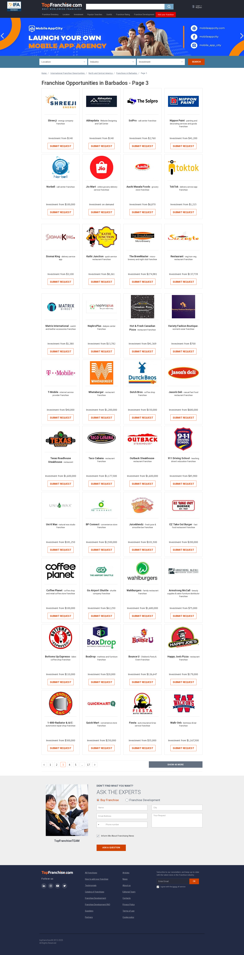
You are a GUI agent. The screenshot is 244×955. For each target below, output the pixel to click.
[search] (169, 6)
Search (196, 62)
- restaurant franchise (146, 330)
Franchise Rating (123, 14)
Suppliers (89, 911)
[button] (196, 7)
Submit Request (60, 146)
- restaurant (68, 462)
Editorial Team (129, 892)
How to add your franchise (96, 879)
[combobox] (63, 62)
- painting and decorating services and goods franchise (183, 124)
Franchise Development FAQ (97, 904)
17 (88, 765)
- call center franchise (146, 121)
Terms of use (128, 911)
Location (66, 14)
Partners (89, 917)
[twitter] (64, 887)
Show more (175, 764)
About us (127, 885)
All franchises (91, 873)
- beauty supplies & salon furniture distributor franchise (183, 593)
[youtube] (57, 887)
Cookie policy (128, 917)
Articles (126, 873)
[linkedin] (43, 887)
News (125, 879)
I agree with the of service (172, 887)
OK (194, 881)
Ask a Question (111, 847)
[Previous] (44, 764)
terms (175, 887)
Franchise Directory (50, 14)
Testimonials (90, 885)
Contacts (127, 898)
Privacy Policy (129, 904)
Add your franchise (166, 14)
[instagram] (50, 887)
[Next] (94, 764)
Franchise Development (144, 14)
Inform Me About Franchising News (117, 836)
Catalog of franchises (94, 892)
